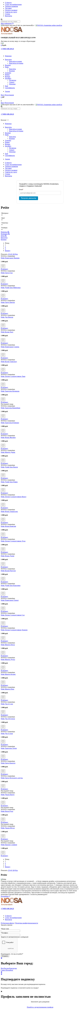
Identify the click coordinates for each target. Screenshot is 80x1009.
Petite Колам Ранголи (8, 571)
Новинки (8, 56)
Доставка (8, 8)
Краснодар (13, 968)
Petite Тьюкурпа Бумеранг (10, 423)
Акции (7, 91)
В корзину (4, 269)
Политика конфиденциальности (26, 923)
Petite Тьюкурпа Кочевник (10, 391)
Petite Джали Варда (7, 794)
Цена (3, 236)
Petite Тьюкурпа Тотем (9, 748)
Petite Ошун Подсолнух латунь (12, 778)
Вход (2, 95)
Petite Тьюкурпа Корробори (10, 408)
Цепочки (12, 84)
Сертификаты (10, 88)
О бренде (8, 2)
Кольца (7, 76)
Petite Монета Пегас (8, 645)
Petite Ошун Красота (8, 763)
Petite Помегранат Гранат (10, 600)
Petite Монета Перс (7, 689)
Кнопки (8, 65)
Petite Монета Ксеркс (8, 674)
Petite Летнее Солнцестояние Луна (13, 541)
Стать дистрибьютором (13, 4)
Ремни (7, 74)
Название (4, 234)
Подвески (12, 80)
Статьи (7, 14)
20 (9, 254)
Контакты (8, 16)
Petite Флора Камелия (8, 526)
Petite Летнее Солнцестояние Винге (13, 497)
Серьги (11, 82)
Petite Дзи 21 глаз (7, 704)
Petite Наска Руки (7, 811)
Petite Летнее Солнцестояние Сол (13, 615)
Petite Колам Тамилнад (9, 361)
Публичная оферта (7, 923)
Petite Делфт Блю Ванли (9, 467)
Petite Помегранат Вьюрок (10, 258)
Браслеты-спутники (16, 63)
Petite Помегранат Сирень (10, 347)
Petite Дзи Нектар (7, 317)
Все (16, 254)
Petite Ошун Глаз (7, 273)
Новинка (4, 232)
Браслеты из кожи (15, 61)
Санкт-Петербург (7, 970)
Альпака (8, 73)
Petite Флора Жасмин (8, 437)
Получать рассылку (28, 198)
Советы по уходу (11, 12)
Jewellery (8, 78)
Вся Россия (5, 968)
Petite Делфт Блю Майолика (11, 287)
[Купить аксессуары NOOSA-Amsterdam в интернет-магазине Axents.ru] (12, 34)
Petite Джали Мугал (8, 828)
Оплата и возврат (11, 10)
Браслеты (8, 59)
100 (13, 254)
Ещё (6, 86)
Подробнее (5, 896)
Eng (60, 25)
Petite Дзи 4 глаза (7, 733)
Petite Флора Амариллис (9, 511)
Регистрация (9, 95)
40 (11, 254)
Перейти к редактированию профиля (40, 1007)
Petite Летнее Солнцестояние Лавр (13, 376)
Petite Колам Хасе (7, 332)
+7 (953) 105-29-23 (7, 49)
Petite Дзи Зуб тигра (8, 719)
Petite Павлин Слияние (9, 845)
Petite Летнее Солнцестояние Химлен (14, 630)
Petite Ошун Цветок (8, 302)
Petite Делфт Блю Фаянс (9, 482)
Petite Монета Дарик (8, 452)
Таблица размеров (11, 6)
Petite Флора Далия (7, 556)
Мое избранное (6, 23)
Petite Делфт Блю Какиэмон (10, 585)
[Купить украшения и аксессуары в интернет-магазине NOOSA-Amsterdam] (12, 905)
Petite (7, 67)
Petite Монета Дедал (8, 659)
